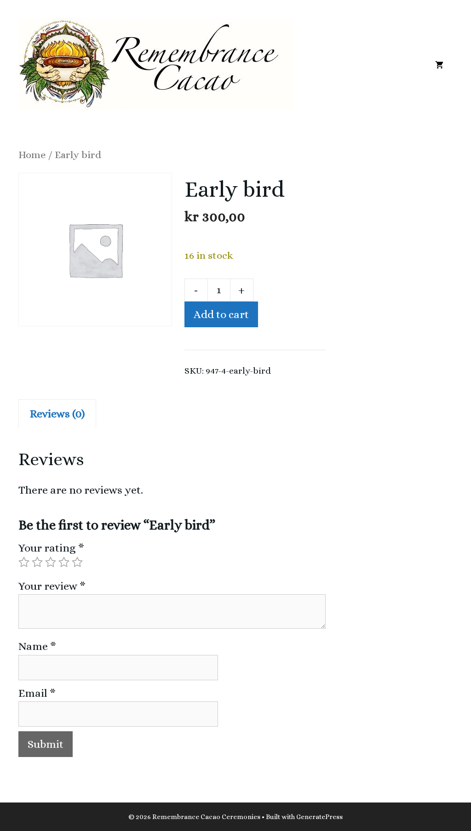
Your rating (51, 547)
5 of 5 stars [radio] (77, 562)
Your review (52, 586)
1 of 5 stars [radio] (23, 562)
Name (37, 646)
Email (37, 693)
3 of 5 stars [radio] (50, 562)
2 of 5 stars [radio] (37, 562)
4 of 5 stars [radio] (63, 562)
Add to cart (221, 314)
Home (32, 154)
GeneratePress (319, 817)
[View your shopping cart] (439, 64)
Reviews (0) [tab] (57, 413)
